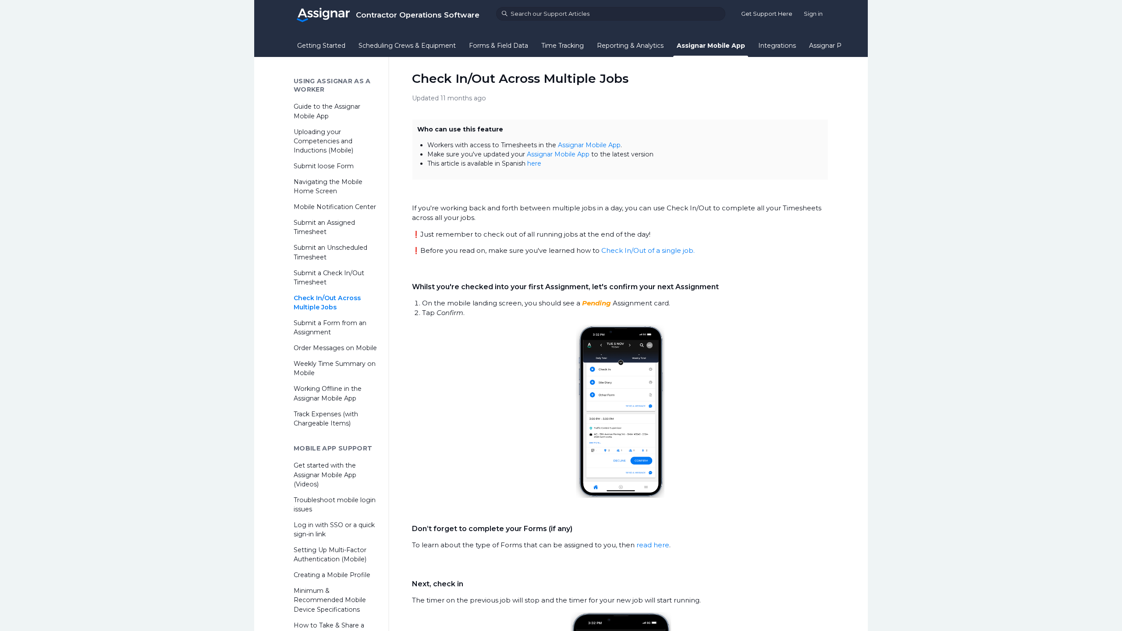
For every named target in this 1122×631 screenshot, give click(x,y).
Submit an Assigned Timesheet (324, 227)
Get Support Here (766, 13)
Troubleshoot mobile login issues (335, 504)
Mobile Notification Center (335, 207)
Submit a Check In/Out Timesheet (329, 277)
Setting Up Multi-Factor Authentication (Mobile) (330, 554)
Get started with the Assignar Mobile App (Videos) (325, 474)
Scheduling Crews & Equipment (407, 46)
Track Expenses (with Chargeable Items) (326, 418)
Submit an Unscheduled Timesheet (330, 252)
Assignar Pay (829, 46)
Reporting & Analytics (630, 46)
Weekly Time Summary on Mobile (335, 368)
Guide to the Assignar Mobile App (327, 111)
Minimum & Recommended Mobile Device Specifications (330, 600)
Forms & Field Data (498, 46)
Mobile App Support (333, 448)
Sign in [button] (813, 13)
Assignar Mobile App (711, 46)
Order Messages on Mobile (335, 348)
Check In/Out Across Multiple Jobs (327, 302)
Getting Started (321, 46)
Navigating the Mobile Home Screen (328, 186)
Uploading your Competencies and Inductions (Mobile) (323, 141)
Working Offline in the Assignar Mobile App (328, 393)
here (534, 163)
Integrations (777, 46)
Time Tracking (562, 46)
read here (652, 545)
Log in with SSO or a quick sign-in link (334, 529)
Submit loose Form (324, 166)
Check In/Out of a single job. (648, 250)
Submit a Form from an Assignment (330, 327)
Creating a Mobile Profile (332, 575)
